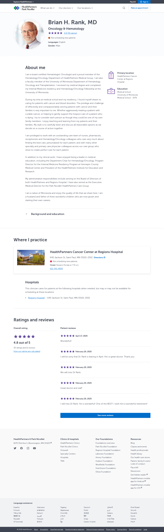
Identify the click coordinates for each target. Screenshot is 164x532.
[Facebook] (21, 449)
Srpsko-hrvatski (90, 522)
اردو (108, 510)
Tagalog (63, 507)
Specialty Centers (68, 454)
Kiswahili (134, 513)
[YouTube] (34, 449)
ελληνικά (110, 522)
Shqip (86, 519)
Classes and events (139, 447)
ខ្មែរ (61, 522)
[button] (144, 2)
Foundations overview (105, 443)
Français (40, 519)
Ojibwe (133, 519)
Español (16, 507)
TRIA (62, 461)
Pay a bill (134, 467)
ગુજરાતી (110, 507)
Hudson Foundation (104, 461)
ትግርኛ (133, 522)
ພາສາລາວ (40, 510)
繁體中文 (17, 516)
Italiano (110, 513)
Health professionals (139, 450)
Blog (133, 443)
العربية (39, 516)
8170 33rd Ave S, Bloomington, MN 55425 (32, 443)
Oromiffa (63, 513)
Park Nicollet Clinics (69, 447)
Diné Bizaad (135, 507)
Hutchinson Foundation (106, 468)
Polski (86, 510)
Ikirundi (133, 510)
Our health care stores (140, 457)
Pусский (17, 519)
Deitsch (40, 513)
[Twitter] (15, 449)
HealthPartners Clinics (70, 443)
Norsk (133, 516)
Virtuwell (64, 450)
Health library (136, 454)
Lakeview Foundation (105, 454)
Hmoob (17, 510)
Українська (64, 510)
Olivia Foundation (103, 472)
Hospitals (64, 457)
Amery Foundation (104, 457)
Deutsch (87, 507)
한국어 (39, 522)
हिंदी (85, 516)
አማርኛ (62, 516)
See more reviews (105, 415)
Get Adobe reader (138, 475)
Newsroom (135, 471)
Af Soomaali (18, 522)
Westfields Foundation (105, 465)
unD (62, 519)
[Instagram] (28, 449)
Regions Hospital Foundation (108, 450)
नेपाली (109, 516)
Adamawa (40, 507)
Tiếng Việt (17, 513)
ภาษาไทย (110, 519)
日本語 (86, 513)
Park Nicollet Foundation (106, 447)
